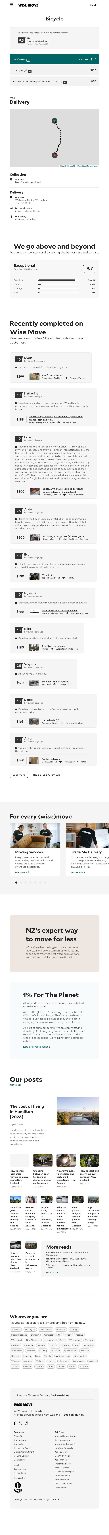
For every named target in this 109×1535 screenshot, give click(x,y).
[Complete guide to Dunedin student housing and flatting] (15, 1199)
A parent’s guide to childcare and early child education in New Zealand (66, 1176)
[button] (54, 121)
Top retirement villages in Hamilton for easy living (93, 1215)
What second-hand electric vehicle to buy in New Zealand (68, 1266)
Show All (16, 1085)
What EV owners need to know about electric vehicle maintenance (62, 1218)
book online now (73, 1322)
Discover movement (35, 1046)
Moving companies (63, 1436)
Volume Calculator (22, 1455)
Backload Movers (62, 1479)
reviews (34, 269)
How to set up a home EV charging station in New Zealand (30, 1216)
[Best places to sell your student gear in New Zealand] (78, 1199)
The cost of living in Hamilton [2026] (27, 1111)
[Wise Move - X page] (20, 1423)
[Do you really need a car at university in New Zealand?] (47, 1199)
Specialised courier (63, 1483)
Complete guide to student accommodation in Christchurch (67, 1253)
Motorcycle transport (64, 1444)
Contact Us (19, 1459)
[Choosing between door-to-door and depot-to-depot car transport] (43, 1160)
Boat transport (61, 1467)
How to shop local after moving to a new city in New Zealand (19, 1176)
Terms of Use (20, 1469)
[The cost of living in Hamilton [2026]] (76, 1121)
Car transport (61, 1440)
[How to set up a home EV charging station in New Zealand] (31, 1199)
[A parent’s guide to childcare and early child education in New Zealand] (66, 1160)
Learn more (21, 872)
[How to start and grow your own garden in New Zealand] (89, 1160)
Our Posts (18, 1444)
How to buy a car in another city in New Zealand (15, 1261)
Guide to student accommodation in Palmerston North (31, 1261)
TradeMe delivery (62, 1463)
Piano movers (60, 1459)
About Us (18, 1436)
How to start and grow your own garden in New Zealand (89, 1175)
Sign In (93, 4)
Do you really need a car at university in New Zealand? (46, 1216)
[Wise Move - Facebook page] (15, 1423)
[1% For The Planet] (34, 1487)
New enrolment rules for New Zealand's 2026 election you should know (66, 1260)
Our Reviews (20, 1440)
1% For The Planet (22, 1448)
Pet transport (61, 1451)
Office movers (61, 1475)
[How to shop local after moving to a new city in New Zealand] (19, 1160)
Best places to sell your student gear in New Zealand (77, 1216)
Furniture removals (63, 1448)
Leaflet (64, 166)
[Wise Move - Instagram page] (26, 1423)
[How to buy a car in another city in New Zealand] (15, 1245)
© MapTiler (72, 166)
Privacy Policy (20, 1473)
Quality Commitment (24, 1451)
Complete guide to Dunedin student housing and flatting (15, 1216)
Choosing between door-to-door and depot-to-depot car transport (42, 1176)
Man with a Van (62, 1455)
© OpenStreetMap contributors (87, 166)
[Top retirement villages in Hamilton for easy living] (93, 1199)
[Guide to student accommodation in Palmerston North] (31, 1245)
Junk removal (60, 1487)
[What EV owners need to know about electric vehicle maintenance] (62, 1199)
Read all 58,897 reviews (46, 774)
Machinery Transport (64, 1471)
